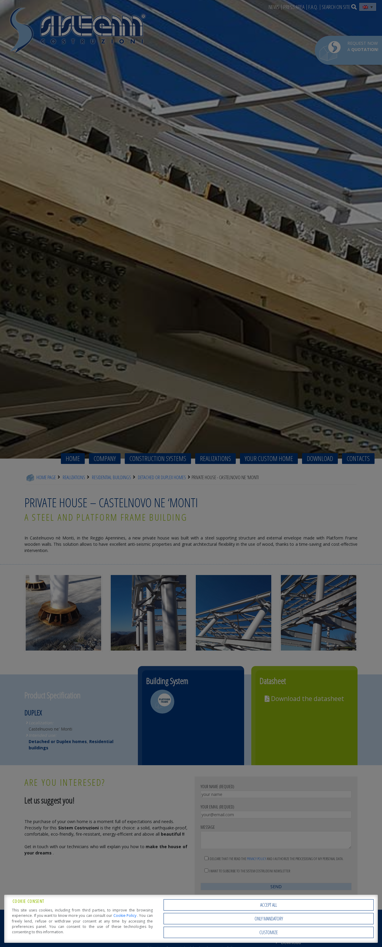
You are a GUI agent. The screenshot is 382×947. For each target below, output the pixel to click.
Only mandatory (269, 918)
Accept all (268, 905)
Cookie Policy (125, 915)
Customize (268, 932)
